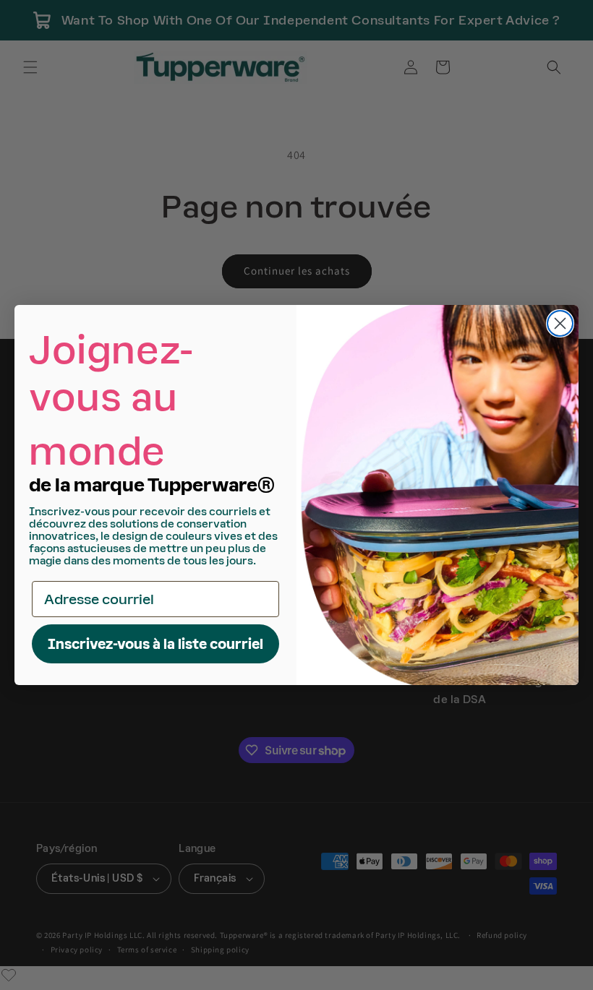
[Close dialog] (560, 323)
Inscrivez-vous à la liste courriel (155, 644)
